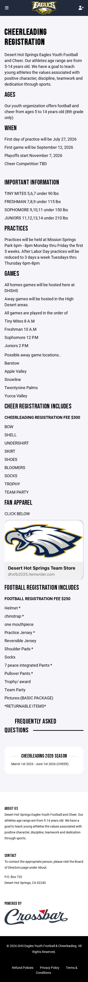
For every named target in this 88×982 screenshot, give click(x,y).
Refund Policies (22, 967)
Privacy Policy (49, 967)
